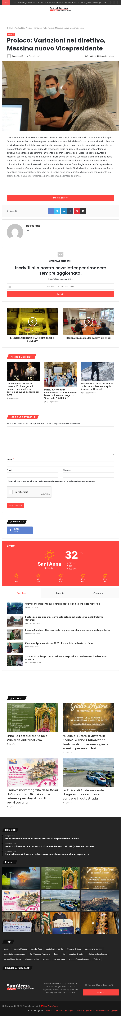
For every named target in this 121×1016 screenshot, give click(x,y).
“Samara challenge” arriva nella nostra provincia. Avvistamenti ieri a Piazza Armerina (66, 658)
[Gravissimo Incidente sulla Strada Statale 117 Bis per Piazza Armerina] (15, 608)
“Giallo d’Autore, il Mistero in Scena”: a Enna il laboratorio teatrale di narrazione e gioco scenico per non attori (85, 742)
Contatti (114, 1011)
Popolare (21, 593)
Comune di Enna (74, 949)
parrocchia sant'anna (12, 959)
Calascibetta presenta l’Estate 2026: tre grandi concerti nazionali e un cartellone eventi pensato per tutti (23, 389)
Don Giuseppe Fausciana (40, 954)
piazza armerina (32, 959)
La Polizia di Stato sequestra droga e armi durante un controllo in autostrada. (84, 794)
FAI (64, 954)
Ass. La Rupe (36, 949)
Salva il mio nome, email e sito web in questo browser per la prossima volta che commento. (52, 481)
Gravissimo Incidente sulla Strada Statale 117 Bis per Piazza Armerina (62, 603)
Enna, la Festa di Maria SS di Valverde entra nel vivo (27, 738)
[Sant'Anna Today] (60, 9)
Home (12, 28)
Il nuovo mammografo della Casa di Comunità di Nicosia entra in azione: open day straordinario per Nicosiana (61, 2)
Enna (56, 954)
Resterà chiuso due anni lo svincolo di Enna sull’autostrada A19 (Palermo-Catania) (65, 618)
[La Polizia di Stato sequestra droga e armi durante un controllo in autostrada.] (88, 772)
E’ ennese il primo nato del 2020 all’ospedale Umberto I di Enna (59, 643)
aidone (6, 949)
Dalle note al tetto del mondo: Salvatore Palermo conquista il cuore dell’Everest (97, 386)
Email (10, 470)
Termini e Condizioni (85, 1011)
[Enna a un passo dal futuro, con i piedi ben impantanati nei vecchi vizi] (100, 900)
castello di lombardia (54, 949)
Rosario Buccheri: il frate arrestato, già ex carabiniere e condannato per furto (67, 630)
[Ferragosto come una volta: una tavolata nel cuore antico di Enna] (100, 923)
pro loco (46, 959)
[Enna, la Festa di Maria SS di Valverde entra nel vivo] (32, 717)
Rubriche (58, 1011)
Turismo (97, 959)
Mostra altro (59, 197)
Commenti (98, 593)
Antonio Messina (20, 949)
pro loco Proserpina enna (79, 959)
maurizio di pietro (76, 954)
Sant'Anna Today (51, 1006)
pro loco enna (59, 959)
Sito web (67, 470)
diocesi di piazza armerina (14, 954)
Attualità (20, 28)
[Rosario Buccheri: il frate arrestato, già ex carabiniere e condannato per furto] (15, 634)
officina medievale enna (97, 954)
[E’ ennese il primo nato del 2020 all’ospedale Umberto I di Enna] (15, 647)
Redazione (16, 56)
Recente (59, 593)
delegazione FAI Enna (94, 949)
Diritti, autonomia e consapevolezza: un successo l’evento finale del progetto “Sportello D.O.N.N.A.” (60, 394)
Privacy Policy (102, 1011)
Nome (10, 459)
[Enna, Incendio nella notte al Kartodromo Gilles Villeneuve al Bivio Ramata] (21, 878)
